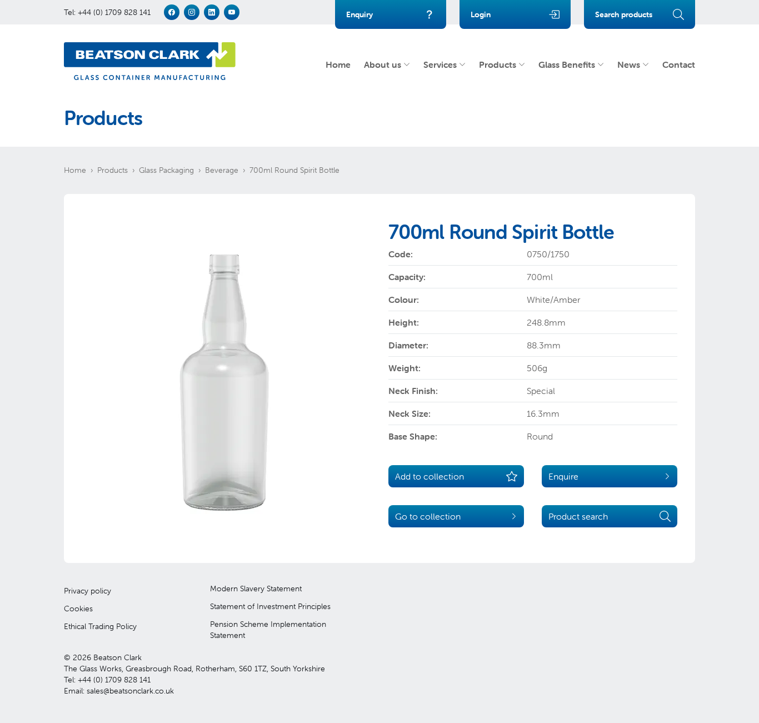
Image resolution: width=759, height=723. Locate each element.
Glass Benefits (566, 64)
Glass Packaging (166, 170)
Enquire (563, 476)
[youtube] (231, 12)
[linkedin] (211, 12)
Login (481, 14)
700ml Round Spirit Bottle (294, 170)
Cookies (78, 609)
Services (440, 64)
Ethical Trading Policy (100, 626)
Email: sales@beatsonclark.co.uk (119, 691)
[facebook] (171, 12)
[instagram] (191, 12)
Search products (623, 14)
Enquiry (359, 14)
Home (338, 64)
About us (382, 64)
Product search (578, 516)
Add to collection (429, 476)
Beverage (221, 170)
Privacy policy (87, 591)
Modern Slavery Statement (256, 589)
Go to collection (428, 516)
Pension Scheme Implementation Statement (268, 629)
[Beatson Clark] (150, 61)
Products (497, 64)
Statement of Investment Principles (270, 606)
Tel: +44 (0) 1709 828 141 (107, 12)
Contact (678, 64)
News (628, 64)
